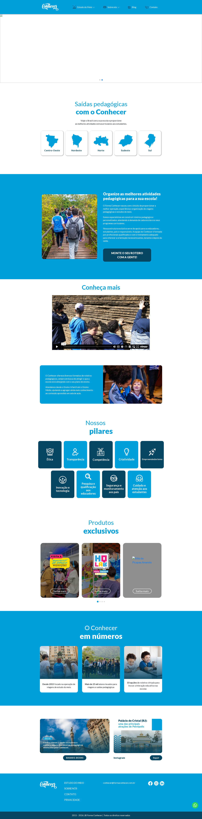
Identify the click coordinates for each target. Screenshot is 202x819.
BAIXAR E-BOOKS (74, 757)
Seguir (156, 757)
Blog (134, 7)
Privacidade (72, 799)
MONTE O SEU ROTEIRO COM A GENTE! (127, 255)
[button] (99, 79)
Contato (153, 7)
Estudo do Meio (84, 7)
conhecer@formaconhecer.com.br (119, 782)
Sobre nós (112, 7)
